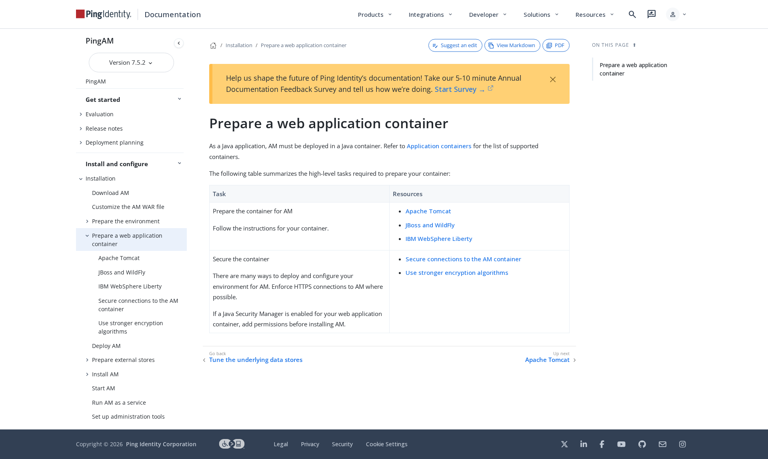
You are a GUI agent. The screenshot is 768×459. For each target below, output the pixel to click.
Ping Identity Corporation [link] (161, 444)
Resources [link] (595, 14)
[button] (676, 14)
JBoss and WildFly (121, 272)
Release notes (104, 128)
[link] (103, 14)
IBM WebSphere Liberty (130, 286)
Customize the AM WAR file (128, 207)
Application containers (439, 146)
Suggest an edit (459, 45)
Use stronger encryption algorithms (130, 327)
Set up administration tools (128, 416)
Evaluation (100, 114)
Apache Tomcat (119, 258)
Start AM (103, 388)
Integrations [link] (431, 14)
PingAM (100, 41)
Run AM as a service (119, 402)
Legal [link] (281, 444)
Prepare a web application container (127, 240)
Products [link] (375, 14)
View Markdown (516, 45)
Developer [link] (488, 14)
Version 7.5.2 (128, 62)
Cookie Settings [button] (387, 444)
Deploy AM (106, 346)
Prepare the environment (126, 221)
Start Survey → (460, 89)
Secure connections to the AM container (138, 305)
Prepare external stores (123, 360)
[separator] (187, 229)
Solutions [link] (542, 14)
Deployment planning (115, 142)
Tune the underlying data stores (255, 360)
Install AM (105, 374)
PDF (559, 45)
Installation (101, 178)
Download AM (110, 193)
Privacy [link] (310, 444)
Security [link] (342, 444)
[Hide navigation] (179, 43)
